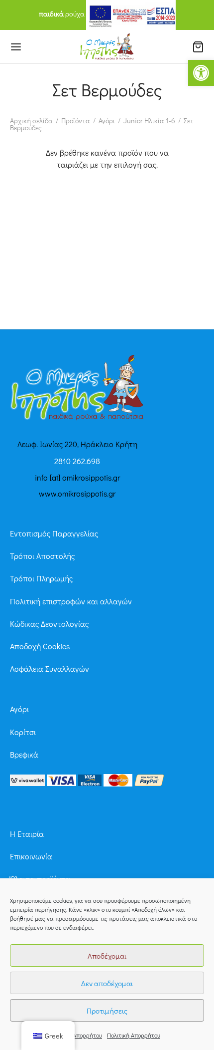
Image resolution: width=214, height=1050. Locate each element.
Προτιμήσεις (107, 1011)
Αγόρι (107, 120)
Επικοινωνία (31, 856)
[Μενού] (16, 47)
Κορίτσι (23, 732)
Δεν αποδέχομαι (107, 983)
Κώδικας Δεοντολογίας (49, 623)
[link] (27, 779)
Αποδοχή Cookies (40, 646)
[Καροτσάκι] (198, 47)
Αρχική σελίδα (31, 120)
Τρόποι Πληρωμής (41, 578)
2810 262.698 (77, 461)
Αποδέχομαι (107, 956)
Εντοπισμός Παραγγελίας (54, 533)
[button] (201, 73)
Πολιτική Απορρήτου (75, 1035)
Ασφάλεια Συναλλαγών (49, 668)
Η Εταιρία (27, 833)
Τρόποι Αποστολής (42, 555)
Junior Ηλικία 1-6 (149, 120)
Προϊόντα (75, 120)
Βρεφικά (24, 754)
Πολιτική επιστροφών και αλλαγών (71, 601)
